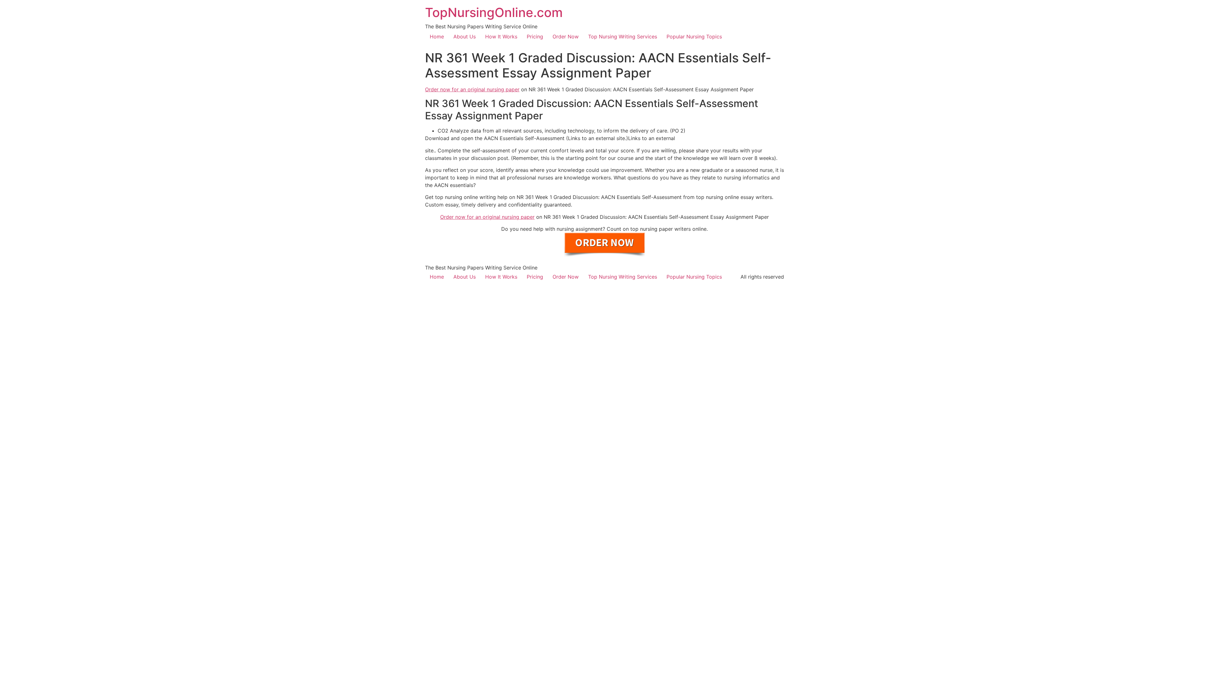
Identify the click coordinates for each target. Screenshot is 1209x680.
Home (437, 36)
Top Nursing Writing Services (622, 36)
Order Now (566, 36)
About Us (464, 36)
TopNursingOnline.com (494, 12)
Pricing (535, 36)
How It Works (501, 36)
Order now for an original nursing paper (472, 89)
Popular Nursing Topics (694, 36)
